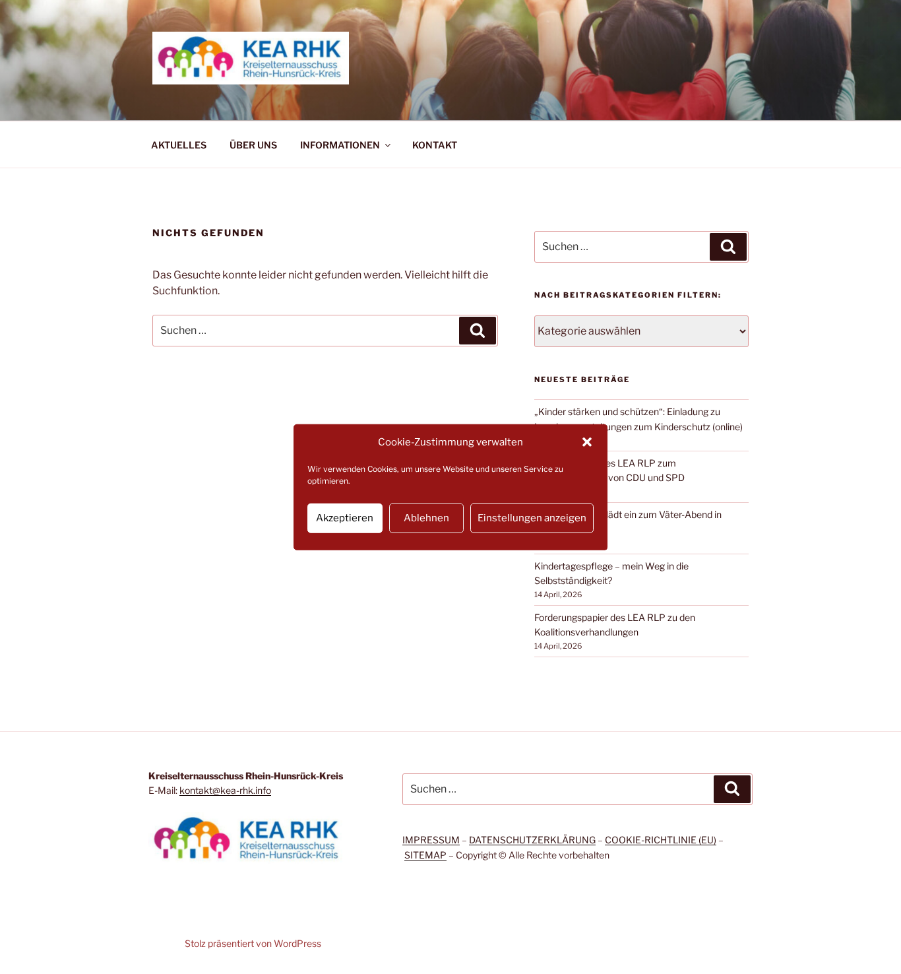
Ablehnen (426, 518)
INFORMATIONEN (340, 144)
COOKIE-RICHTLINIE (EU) (660, 839)
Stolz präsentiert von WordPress (253, 943)
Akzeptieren (344, 518)
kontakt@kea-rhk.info (225, 790)
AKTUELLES (178, 144)
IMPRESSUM (431, 839)
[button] (587, 442)
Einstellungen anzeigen (532, 518)
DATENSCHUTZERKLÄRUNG (532, 839)
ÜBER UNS (253, 144)
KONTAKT (434, 144)
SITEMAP (425, 854)
